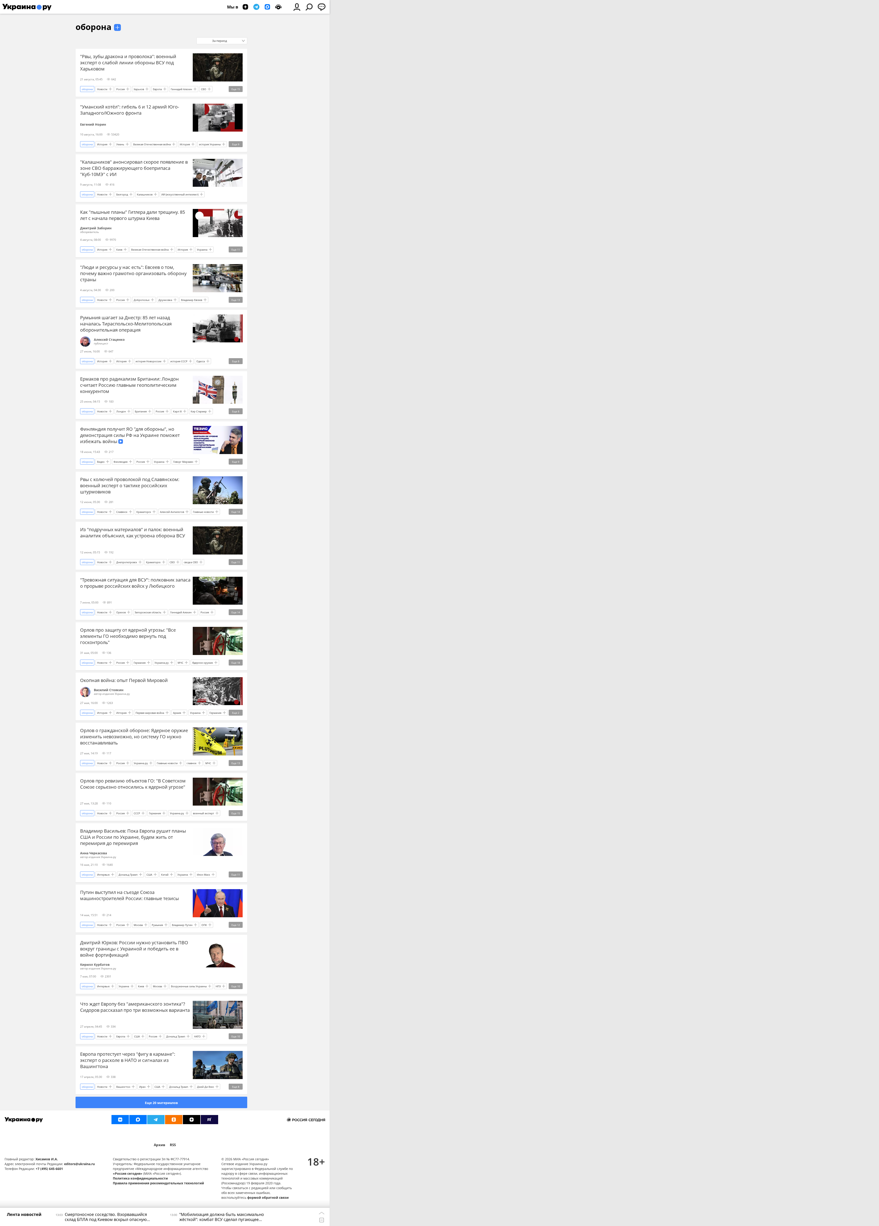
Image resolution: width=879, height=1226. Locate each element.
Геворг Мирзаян (183, 461)
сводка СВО (191, 562)
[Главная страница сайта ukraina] (27, 7)
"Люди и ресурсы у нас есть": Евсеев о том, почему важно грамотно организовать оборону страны (133, 273)
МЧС (180, 662)
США (149, 874)
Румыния (157, 925)
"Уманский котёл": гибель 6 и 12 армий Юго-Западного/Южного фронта (129, 110)
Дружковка (165, 300)
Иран (142, 1086)
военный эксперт (203, 813)
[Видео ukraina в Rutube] (209, 1119)
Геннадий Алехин (181, 89)
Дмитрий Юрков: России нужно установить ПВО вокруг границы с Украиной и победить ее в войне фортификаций (134, 948)
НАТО (197, 1036)
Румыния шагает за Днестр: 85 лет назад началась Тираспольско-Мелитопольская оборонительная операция (126, 323)
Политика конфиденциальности (140, 1178)
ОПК (204, 925)
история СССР (178, 361)
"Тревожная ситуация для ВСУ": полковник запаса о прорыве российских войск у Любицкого (135, 583)
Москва (138, 925)
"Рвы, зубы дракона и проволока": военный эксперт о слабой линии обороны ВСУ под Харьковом (128, 62)
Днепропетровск (126, 562)
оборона (93, 26)
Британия (141, 411)
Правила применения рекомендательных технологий (158, 1183)
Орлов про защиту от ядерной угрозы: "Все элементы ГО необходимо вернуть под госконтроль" (128, 636)
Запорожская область (148, 612)
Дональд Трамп (128, 874)
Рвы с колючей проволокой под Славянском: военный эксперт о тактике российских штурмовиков (129, 485)
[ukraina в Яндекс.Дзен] (191, 1119)
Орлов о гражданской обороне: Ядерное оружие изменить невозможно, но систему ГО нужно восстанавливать (134, 736)
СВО (203, 89)
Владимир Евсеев (191, 300)
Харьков (139, 89)
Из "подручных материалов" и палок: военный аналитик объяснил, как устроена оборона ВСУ (132, 532)
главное (191, 763)
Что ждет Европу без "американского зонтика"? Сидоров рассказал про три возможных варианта (135, 1007)
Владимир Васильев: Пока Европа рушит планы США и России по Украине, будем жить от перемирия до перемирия (133, 837)
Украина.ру (162, 662)
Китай (164, 874)
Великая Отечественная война (152, 144)
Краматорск (143, 512)
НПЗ (218, 986)
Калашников (144, 194)
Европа (157, 89)
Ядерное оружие (202, 662)
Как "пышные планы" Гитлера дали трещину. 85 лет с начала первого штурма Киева (132, 215)
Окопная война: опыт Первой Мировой (124, 680)
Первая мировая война (150, 712)
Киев (119, 249)
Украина (202, 249)
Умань (120, 144)
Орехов (121, 612)
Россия (120, 89)
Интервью (103, 874)
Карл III (177, 411)
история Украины (210, 144)
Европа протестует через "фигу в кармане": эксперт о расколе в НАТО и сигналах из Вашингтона (127, 1060)
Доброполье (141, 300)
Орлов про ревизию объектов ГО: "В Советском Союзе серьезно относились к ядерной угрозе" (133, 784)
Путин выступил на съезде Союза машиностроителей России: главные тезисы (129, 895)
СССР (137, 813)
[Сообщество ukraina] (138, 1119)
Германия (140, 662)
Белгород (122, 194)
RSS (173, 1144)
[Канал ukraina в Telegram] (156, 1119)
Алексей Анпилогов (172, 512)
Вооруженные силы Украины (189, 986)
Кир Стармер (199, 411)
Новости (102, 89)
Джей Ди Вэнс (205, 1086)
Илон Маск (203, 874)
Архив (159, 1144)
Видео (101, 461)
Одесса (200, 361)
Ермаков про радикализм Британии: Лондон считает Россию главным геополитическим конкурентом (129, 385)
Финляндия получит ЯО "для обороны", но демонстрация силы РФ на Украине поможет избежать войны (130, 435)
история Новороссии (148, 361)
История (102, 144)
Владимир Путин (182, 925)
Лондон (121, 411)
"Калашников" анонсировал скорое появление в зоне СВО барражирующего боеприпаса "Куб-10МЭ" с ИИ (134, 168)
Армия (177, 712)
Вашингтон (123, 1086)
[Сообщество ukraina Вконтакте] (120, 1119)
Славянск (122, 512)
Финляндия (121, 461)
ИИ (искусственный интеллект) (179, 194)
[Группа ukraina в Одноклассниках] (173, 1119)
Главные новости (203, 512)
